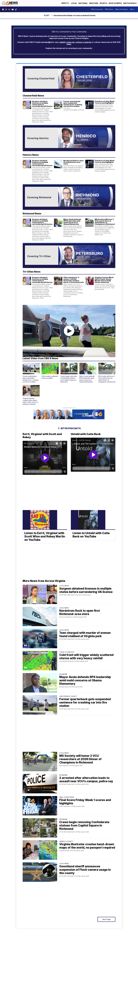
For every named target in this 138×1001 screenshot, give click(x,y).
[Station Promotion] (69, 414)
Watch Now (129, 3)
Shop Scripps (115, 3)
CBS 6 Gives (109, 9)
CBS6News (3, 9)
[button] (31, 373)
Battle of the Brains (121, 9)
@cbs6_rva (16, 9)
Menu (64, 3)
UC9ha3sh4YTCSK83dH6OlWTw (13, 9)
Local (74, 3)
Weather (93, 3)
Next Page (106, 919)
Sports (103, 3)
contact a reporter (83, 42)
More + (132, 9)
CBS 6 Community (97, 9)
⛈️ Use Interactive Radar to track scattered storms (73, 15)
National (83, 3)
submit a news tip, (67, 42)
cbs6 (6, 9)
